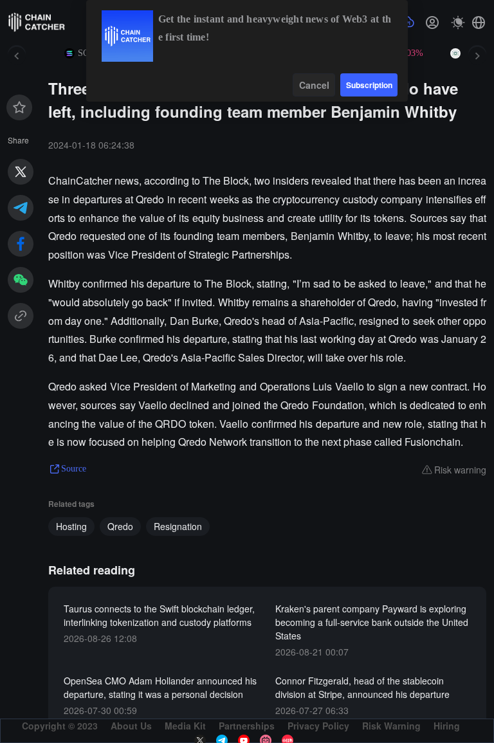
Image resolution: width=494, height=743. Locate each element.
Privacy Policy (318, 725)
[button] (478, 22)
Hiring (447, 725)
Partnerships (247, 725)
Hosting (71, 526)
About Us (131, 725)
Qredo (120, 526)
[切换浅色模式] (458, 22)
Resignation (178, 526)
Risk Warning (391, 725)
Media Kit (185, 725)
